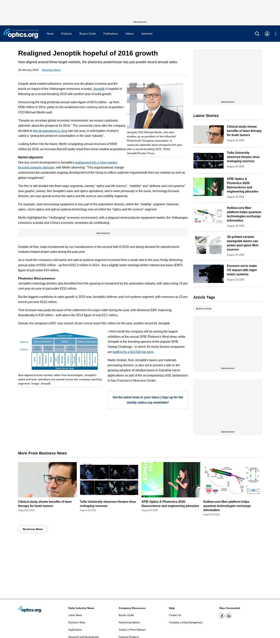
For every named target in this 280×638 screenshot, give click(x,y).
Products (66, 33)
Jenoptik (99, 88)
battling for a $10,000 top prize (133, 352)
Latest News (75, 615)
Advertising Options (129, 622)
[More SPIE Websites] (275, 33)
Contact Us (175, 615)
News (50, 33)
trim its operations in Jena (50, 130)
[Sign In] (267, 33)
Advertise (147, 33)
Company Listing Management (185, 622)
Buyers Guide (87, 33)
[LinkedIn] (228, 616)
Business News (51, 69)
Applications (75, 629)
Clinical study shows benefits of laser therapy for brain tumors (244, 131)
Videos (130, 33)
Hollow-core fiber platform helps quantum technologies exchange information (227, 506)
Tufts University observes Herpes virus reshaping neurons (243, 157)
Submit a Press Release (132, 629)
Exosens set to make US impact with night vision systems (242, 270)
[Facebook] (222, 616)
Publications (110, 33)
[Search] (257, 33)
